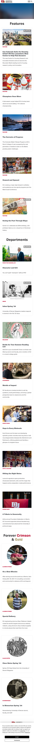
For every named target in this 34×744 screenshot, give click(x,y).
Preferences (17, 740)
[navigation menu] (29, 1)
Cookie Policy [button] (22, 730)
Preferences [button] (27, 732)
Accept (17, 737)
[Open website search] (31, 1)
